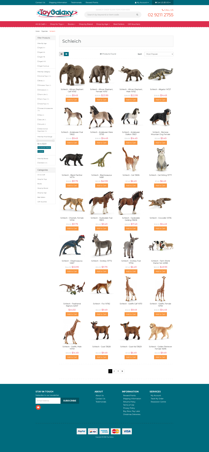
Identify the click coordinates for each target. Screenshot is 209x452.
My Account (155, 395)
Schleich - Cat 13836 (131, 175)
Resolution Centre (158, 402)
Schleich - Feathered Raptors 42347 (72, 305)
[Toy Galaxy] (57, 13)
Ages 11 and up (44, 66)
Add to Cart (72, 100)
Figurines (44, 31)
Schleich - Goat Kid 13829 (131, 347)
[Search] (138, 15)
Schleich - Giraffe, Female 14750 (160, 305)
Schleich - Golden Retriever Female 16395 (160, 348)
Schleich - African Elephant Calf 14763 (72, 90)
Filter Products (43, 38)
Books (71, 24)
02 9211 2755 (160, 14)
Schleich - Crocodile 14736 (160, 218)
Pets (41, 115)
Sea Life (42, 119)
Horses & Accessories (45, 109)
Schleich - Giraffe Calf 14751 (131, 304)
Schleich (52, 31)
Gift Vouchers (134, 24)
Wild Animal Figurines (42, 130)
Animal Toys (45, 76)
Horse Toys (44, 104)
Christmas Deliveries (131, 414)
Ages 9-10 (42, 61)
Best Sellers (118, 24)
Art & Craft (40, 24)
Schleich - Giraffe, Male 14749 (72, 348)
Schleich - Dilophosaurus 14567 (72, 262)
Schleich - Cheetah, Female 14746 (72, 219)
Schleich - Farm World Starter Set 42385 (160, 262)
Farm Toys (44, 99)
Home (37, 31)
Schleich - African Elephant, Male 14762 (131, 90)
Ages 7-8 (42, 57)
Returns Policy (129, 402)
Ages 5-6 (42, 52)
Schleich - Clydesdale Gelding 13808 (131, 219)
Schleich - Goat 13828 (101, 347)
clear (40, 151)
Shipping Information (58, 2)
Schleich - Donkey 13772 (101, 261)
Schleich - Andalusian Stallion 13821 (131, 133)
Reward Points (92, 2)
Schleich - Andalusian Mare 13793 (101, 133)
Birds (42, 81)
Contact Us (40, 2)
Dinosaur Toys (45, 85)
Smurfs (42, 124)
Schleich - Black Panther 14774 (72, 176)
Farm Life (43, 94)
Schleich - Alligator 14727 (160, 89)
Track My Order (157, 399)
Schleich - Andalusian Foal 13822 (72, 133)
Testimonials (76, 2)
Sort (140, 54)
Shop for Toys (56, 24)
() (163, 2)
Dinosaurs (43, 90)
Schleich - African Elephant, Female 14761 (101, 90)
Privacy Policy (129, 408)
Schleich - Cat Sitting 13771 (160, 175)
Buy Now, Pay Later (131, 411)
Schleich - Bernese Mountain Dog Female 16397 (160, 134)
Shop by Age (41, 193)
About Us (99, 395)
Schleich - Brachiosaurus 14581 (101, 176)
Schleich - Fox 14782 (101, 304)
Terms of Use (128, 405)
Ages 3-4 (42, 48)
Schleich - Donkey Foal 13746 (131, 262)
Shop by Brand (86, 24)
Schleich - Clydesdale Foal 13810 (101, 219)
